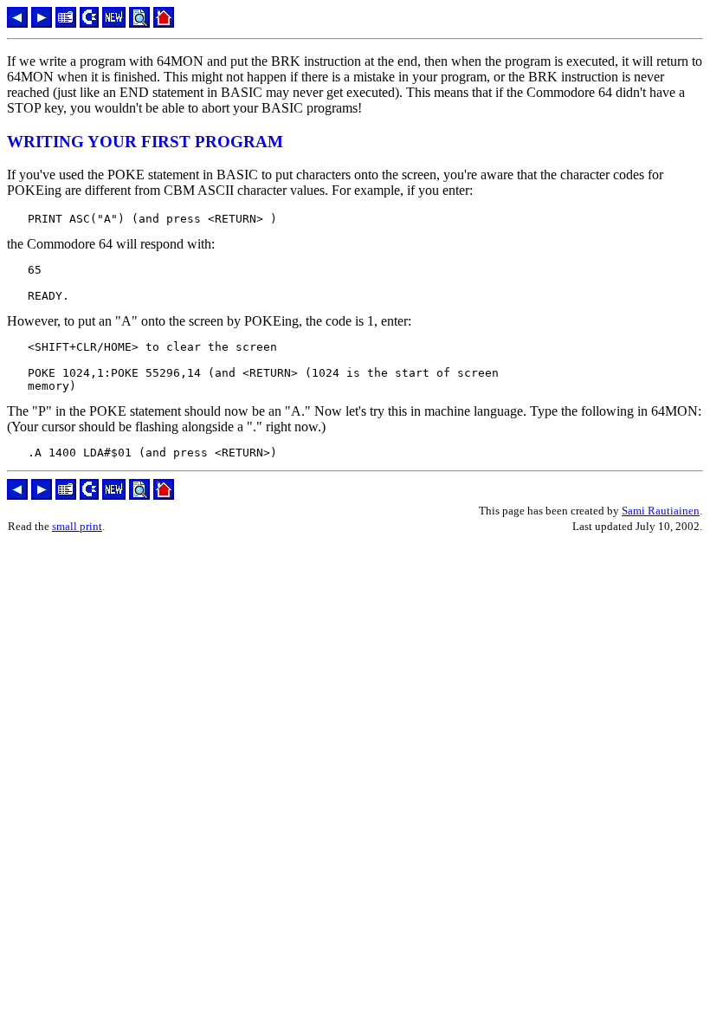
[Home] (163, 23)
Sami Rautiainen (661, 510)
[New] (114, 23)
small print (77, 526)
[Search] (139, 23)
